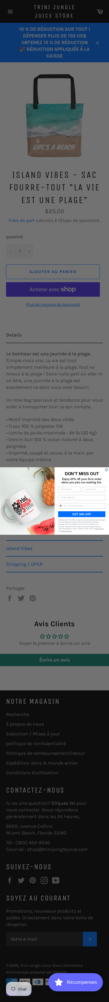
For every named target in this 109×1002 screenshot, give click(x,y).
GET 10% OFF (81, 514)
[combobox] (62, 505)
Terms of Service (66, 531)
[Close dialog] (106, 469)
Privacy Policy (99, 529)
